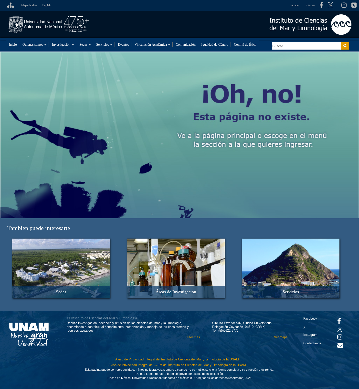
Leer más (193, 337)
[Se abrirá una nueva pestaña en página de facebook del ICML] (321, 5)
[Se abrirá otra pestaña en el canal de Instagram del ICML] (344, 5)
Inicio (13, 44)
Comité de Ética (245, 44)
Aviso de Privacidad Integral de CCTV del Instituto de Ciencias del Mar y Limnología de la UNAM (177, 365)
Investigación (61, 44)
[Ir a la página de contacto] (340, 346)
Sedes (83, 44)
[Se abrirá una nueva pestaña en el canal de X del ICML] (332, 5)
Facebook (310, 318)
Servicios (103, 44)
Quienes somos (33, 44)
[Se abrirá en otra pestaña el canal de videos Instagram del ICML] (339, 338)
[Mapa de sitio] (9, 5)
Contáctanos (312, 343)
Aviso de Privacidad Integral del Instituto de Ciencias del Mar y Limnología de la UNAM (177, 359)
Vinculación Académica (151, 44)
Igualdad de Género (214, 44)
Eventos (123, 44)
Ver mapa (280, 337)
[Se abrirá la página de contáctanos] (354, 5)
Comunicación (186, 44)
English (46, 5)
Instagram (310, 334)
